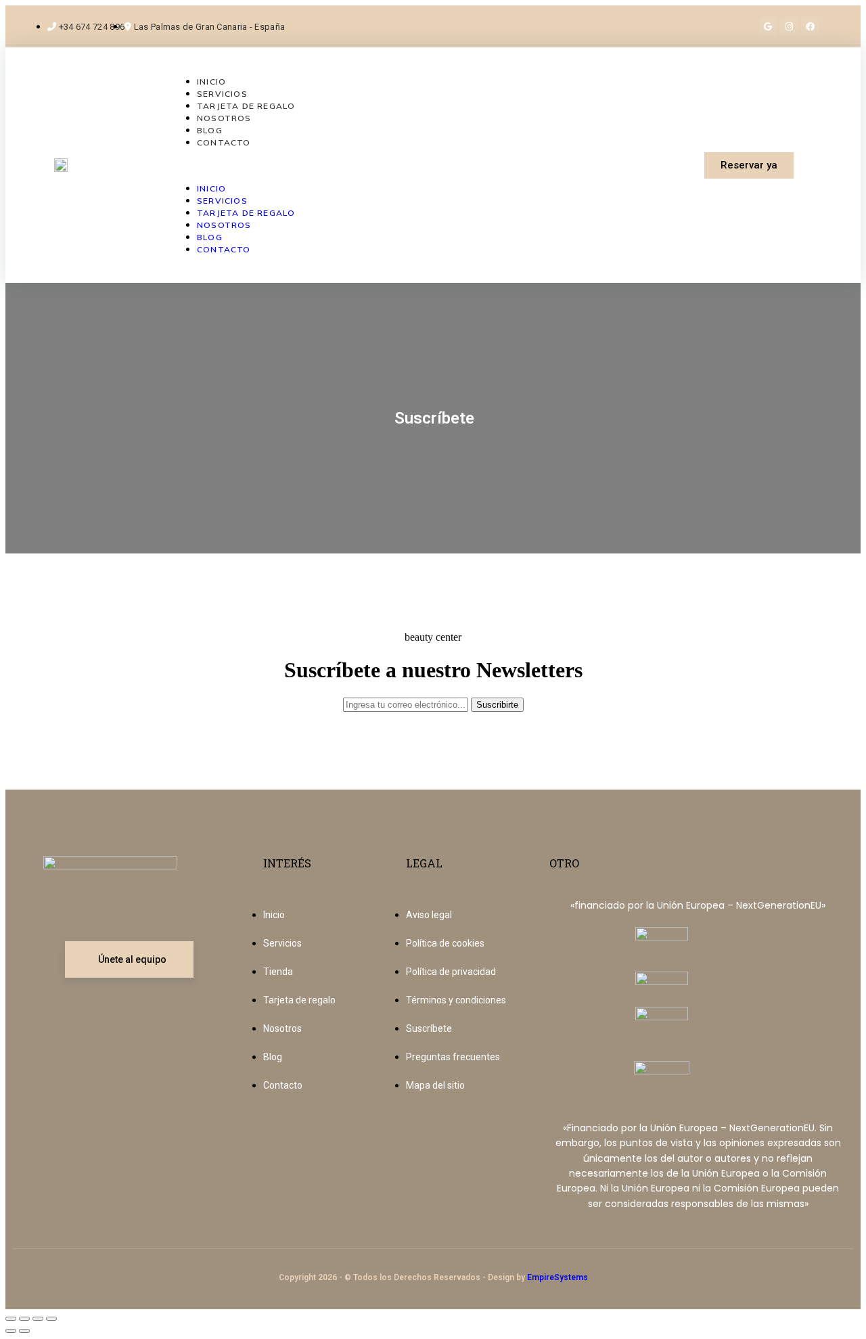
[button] (430, 165)
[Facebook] (810, 26)
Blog (210, 130)
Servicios (222, 94)
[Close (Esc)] (10, 1319)
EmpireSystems (557, 1277)
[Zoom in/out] (51, 1319)
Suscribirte (497, 705)
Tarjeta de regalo (246, 106)
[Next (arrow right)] (24, 1331)
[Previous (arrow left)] (10, 1331)
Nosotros (224, 118)
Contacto (224, 142)
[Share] (24, 1319)
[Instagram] (789, 26)
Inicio (211, 81)
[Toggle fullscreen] (37, 1319)
